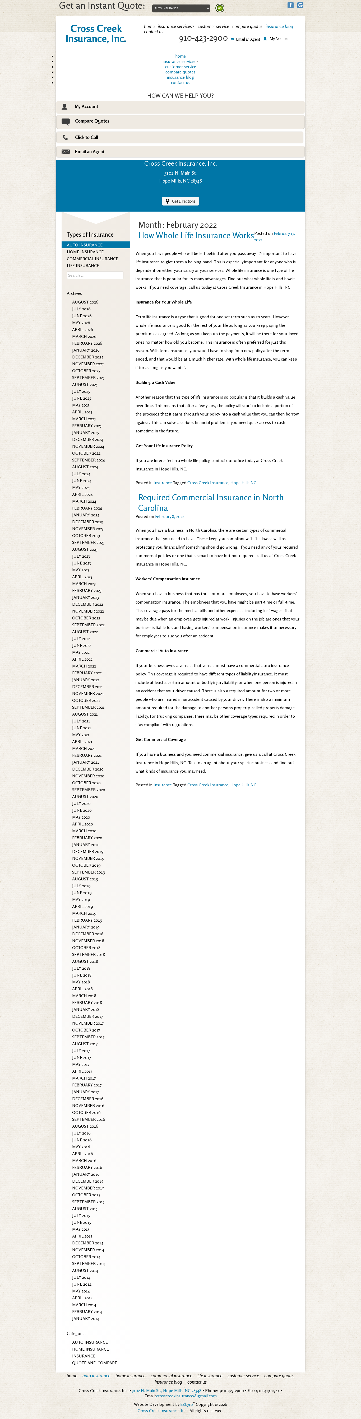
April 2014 (82, 1297)
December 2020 (88, 769)
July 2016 (81, 1133)
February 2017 (87, 1084)
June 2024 (81, 480)
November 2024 (88, 446)
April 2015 (82, 1236)
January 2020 (86, 844)
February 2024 (87, 508)
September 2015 (88, 1201)
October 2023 (86, 535)
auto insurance (85, 245)
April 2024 (82, 494)
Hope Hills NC (243, 482)
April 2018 (82, 988)
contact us (180, 82)
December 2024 (87, 439)
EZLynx (186, 1404)
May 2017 (81, 1064)
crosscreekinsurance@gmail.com (186, 1395)
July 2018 (81, 968)
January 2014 (85, 1318)
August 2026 (85, 302)
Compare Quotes (92, 121)
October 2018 (86, 947)
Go (219, 8)
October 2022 (86, 617)
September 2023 (88, 542)
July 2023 (81, 556)
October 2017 (86, 1030)
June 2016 (82, 1139)
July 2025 (81, 391)
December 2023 (87, 521)
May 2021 (81, 734)
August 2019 (85, 878)
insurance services (179, 61)
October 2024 (86, 453)
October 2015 (86, 1194)
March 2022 (84, 666)
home (180, 56)
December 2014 (87, 1242)
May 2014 (81, 1291)
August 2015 (85, 1208)
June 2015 (81, 1222)
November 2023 (88, 528)
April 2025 (82, 411)
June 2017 (81, 1057)
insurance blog (180, 77)
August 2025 (85, 384)
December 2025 (87, 357)
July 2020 (81, 803)
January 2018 (85, 1009)
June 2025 (81, 398)
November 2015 (88, 1188)
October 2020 (86, 782)
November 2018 (88, 940)
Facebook (291, 5)
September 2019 (88, 872)
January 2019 (86, 927)
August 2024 (85, 466)
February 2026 (87, 343)
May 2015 (80, 1229)
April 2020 (82, 824)
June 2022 (81, 645)
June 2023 (81, 563)
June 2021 (81, 727)
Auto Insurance (90, 1342)
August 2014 (85, 1270)
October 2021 (86, 700)
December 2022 (87, 604)
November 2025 (88, 363)
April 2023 (82, 576)
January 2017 (85, 1091)
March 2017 (84, 1078)
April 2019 (82, 906)
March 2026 (84, 336)
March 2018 (84, 995)
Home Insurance (90, 1349)
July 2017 (81, 1050)
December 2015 (87, 1181)
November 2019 (88, 858)
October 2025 (86, 370)
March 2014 (84, 1304)
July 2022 (81, 638)
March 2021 (84, 748)
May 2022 (81, 652)
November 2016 (88, 1105)
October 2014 (86, 1256)
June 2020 (82, 810)
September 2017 (88, 1036)
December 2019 (88, 851)
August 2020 (85, 796)
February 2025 (86, 425)
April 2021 (82, 741)
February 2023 (86, 590)
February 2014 (87, 1311)
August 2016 (85, 1126)
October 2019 (86, 865)
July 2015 (81, 1215)
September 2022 (88, 624)
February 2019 (87, 920)
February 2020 (87, 837)
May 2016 (81, 1146)
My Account (86, 106)
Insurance (83, 1356)
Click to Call (86, 137)
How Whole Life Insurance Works (196, 235)
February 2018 (87, 1002)
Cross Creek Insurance (207, 482)
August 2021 (85, 714)
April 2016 (82, 1153)
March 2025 (84, 418)
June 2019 (82, 892)
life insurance (83, 265)
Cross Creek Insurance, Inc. (162, 1410)
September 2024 (88, 460)
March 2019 (84, 913)
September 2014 (88, 1263)
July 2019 (81, 885)
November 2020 (88, 775)
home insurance (85, 251)
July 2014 (81, 1277)
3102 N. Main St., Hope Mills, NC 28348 (166, 1390)
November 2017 (88, 1023)
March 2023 (84, 583)
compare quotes (180, 71)
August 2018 (85, 961)
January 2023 (85, 597)
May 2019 (81, 899)
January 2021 (85, 762)
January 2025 (85, 432)
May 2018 (81, 981)
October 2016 (86, 1112)
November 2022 (88, 611)
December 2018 (87, 933)
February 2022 (87, 672)
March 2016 (84, 1160)
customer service (180, 66)
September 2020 (88, 789)
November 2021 (88, 693)
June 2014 (81, 1284)
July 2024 (81, 473)
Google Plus (300, 5)
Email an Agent (89, 151)
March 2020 (84, 830)
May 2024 (81, 487)
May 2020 (81, 817)
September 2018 (88, 954)
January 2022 (85, 679)
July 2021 (81, 720)
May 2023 (80, 569)
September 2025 (88, 377)
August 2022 (85, 631)
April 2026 (82, 329)
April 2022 (82, 659)
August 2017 (85, 1043)
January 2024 (85, 514)
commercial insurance (92, 258)
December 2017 (87, 1016)
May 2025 (80, 405)
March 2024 (84, 501)
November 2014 (88, 1249)
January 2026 (86, 350)
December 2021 (87, 686)
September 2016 (88, 1119)
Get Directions (183, 201)
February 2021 (87, 755)
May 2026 (81, 322)
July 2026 (81, 308)
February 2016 (87, 1167)
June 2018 (81, 975)
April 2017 (82, 1071)
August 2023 (85, 549)
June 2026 (82, 315)
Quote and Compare (94, 1362)
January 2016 (86, 1174)
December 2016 (88, 1098)
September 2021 (88, 707)
